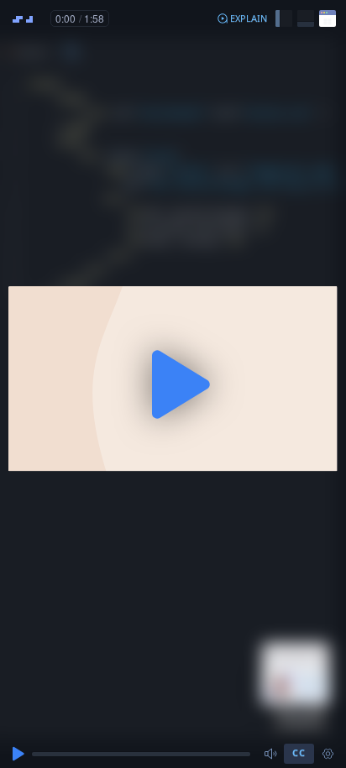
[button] (242, 18)
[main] (173, 384)
